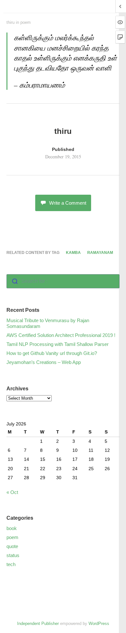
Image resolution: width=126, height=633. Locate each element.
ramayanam (100, 252)
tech (11, 564)
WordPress (99, 623)
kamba (73, 252)
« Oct (12, 492)
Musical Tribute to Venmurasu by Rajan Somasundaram (47, 323)
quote (12, 546)
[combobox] (63, 281)
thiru (10, 22)
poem (25, 22)
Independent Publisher (38, 623)
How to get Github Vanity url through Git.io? (51, 353)
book (11, 528)
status (12, 555)
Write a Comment (67, 203)
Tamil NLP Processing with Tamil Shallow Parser (57, 344)
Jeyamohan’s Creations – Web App (43, 362)
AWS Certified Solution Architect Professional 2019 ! (60, 335)
